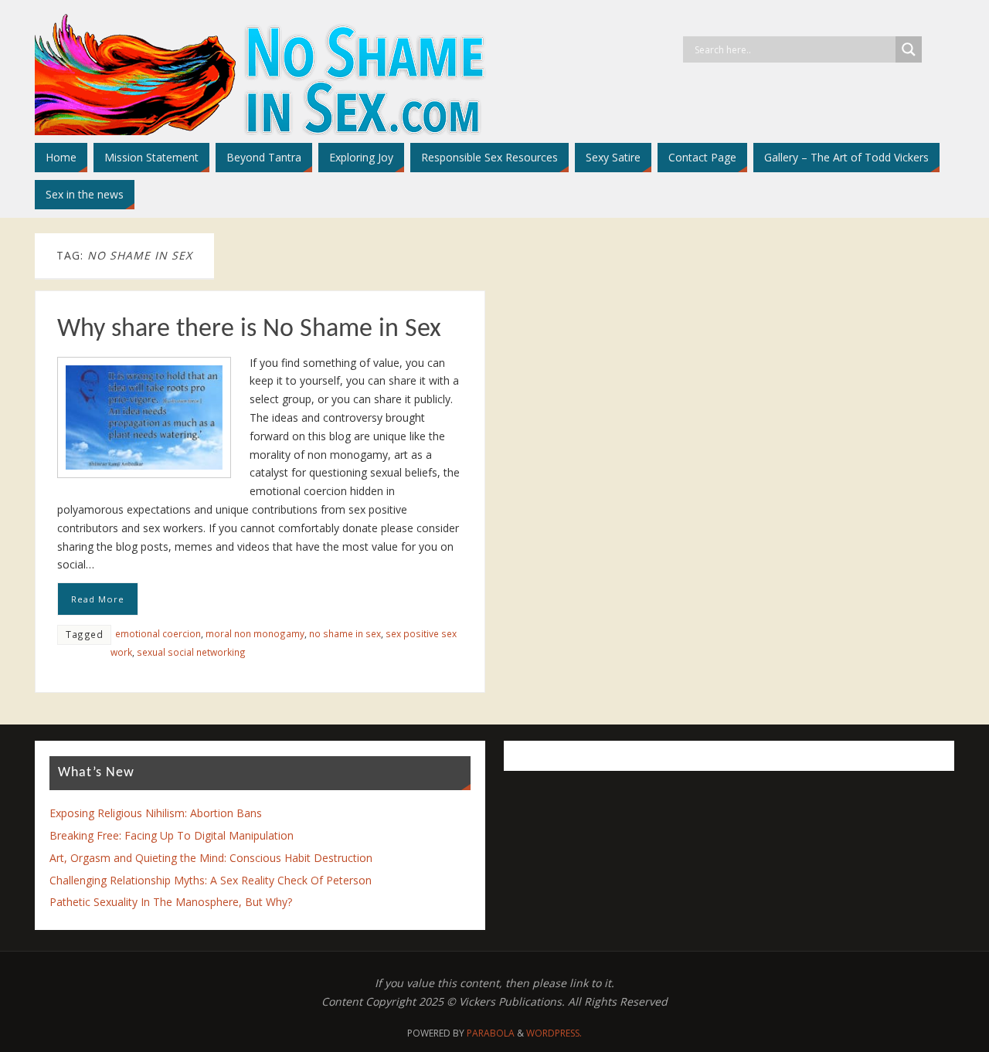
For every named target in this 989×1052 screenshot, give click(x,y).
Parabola (491, 1033)
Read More (97, 599)
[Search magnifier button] (909, 49)
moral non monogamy (255, 633)
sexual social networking (191, 652)
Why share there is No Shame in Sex (249, 329)
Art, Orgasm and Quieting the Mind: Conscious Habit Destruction (210, 857)
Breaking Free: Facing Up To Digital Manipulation (171, 835)
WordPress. (554, 1033)
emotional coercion (158, 633)
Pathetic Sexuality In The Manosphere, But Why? (170, 901)
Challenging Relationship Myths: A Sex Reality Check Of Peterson (210, 880)
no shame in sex (345, 633)
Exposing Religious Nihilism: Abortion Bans (155, 813)
